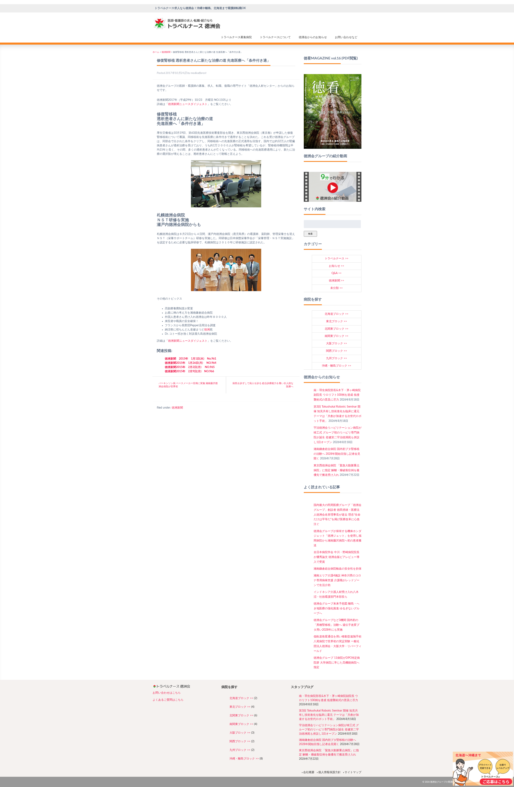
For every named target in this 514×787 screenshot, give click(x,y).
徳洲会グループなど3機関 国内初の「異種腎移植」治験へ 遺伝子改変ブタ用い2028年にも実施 (336, 625)
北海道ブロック (334, 314)
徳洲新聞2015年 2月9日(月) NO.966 (189, 371)
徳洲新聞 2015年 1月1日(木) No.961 (190, 358)
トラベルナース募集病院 (236, 37)
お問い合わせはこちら (167, 692)
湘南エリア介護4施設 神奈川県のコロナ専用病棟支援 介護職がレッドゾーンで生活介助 (337, 580)
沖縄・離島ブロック (334, 365)
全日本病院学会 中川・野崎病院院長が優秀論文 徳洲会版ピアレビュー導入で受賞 (336, 557)
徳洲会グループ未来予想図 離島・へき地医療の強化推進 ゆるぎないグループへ (336, 608)
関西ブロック (334, 351)
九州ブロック (334, 358)
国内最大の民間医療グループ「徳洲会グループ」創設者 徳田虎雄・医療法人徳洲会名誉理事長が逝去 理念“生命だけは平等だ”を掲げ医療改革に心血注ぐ (337, 515)
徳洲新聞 (166, 52)
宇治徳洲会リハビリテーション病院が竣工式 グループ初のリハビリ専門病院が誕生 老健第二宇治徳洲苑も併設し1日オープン (329, 729)
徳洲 (171, 104)
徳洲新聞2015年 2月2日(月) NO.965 (190, 367)
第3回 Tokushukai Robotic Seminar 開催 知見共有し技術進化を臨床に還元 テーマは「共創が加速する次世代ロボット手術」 (329, 715)
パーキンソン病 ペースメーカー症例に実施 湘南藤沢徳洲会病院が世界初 (188, 385)
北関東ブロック (334, 328)
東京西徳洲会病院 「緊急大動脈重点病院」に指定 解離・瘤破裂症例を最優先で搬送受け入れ (336, 470)
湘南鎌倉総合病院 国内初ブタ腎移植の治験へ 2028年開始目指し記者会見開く (337, 454)
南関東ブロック (334, 336)
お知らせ (334, 266)
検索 (310, 234)
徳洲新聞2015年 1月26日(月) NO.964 (190, 363)
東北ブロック (334, 321)
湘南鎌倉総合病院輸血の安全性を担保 (337, 568)
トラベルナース (334, 258)
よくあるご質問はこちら (168, 699)
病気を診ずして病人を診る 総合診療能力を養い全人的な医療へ (263, 385)
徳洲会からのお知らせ (313, 37)
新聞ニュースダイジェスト (190, 104)
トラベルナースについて (275, 37)
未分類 (334, 288)
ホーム (156, 52)
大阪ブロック (334, 343)
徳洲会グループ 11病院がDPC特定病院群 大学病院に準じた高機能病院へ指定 (337, 663)
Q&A (334, 273)
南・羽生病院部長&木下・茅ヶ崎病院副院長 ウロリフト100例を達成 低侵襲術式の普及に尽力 (337, 395)
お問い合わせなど (346, 37)
